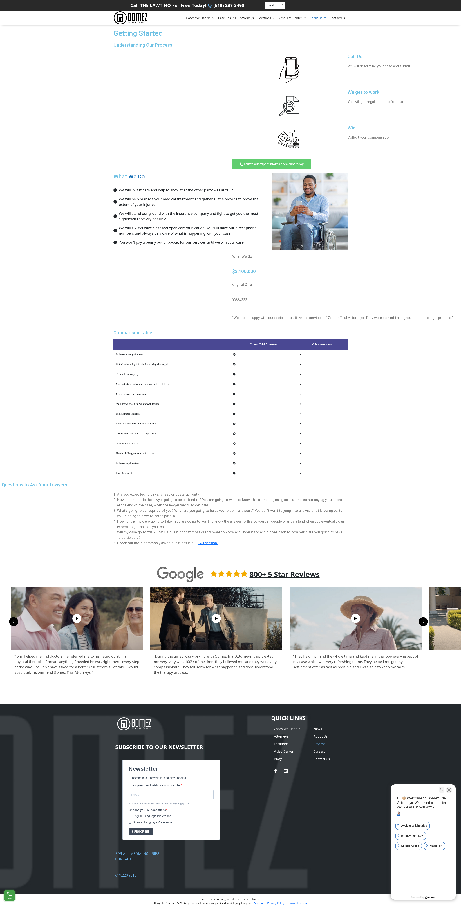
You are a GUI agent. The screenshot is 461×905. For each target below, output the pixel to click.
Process (319, 744)
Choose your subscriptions (147, 810)
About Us (316, 18)
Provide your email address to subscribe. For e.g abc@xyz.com (159, 803)
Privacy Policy (275, 903)
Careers (319, 751)
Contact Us (337, 18)
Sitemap (259, 903)
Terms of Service (297, 903)
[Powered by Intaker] (430, 897)
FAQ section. (208, 543)
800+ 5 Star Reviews (285, 574)
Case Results (227, 18)
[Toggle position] (441, 790)
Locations (264, 18)
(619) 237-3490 (228, 5)
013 (133, 875)
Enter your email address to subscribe (155, 785)
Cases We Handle (198, 18)
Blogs (278, 759)
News (318, 729)
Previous (13, 622)
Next (423, 622)
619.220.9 (123, 875)
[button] (200, 18)
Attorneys (247, 18)
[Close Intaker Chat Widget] (449, 790)
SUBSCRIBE (140, 831)
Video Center (283, 751)
